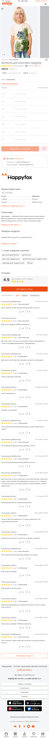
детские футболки (10, 255)
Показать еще (23, 655)
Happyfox (35, 196)
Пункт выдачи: (12, 164)
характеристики (12, 206)
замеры (8, 243)
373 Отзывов (18, 66)
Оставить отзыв (24, 289)
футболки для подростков (35, 259)
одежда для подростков (13, 263)
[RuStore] (33, 708)
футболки (26, 255)
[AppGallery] (15, 708)
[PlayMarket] (33, 702)
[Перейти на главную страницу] (7, 4)
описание (9, 224)
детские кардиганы (11, 259)
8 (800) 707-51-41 (41, 1)
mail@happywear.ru (24, 670)
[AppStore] (15, 702)
